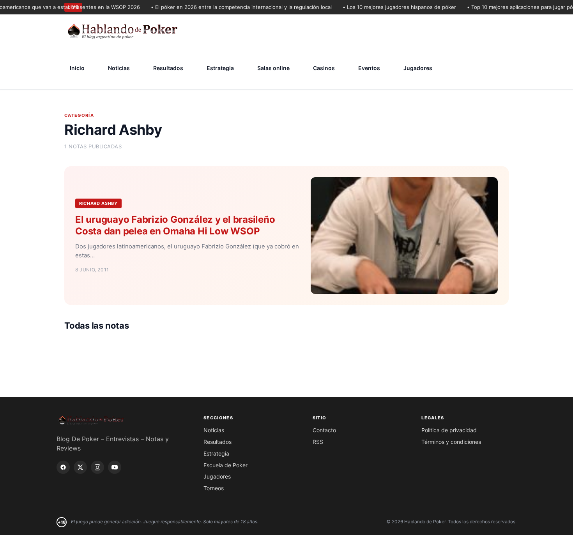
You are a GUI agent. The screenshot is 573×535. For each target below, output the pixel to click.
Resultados (168, 68)
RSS (318, 441)
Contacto (324, 430)
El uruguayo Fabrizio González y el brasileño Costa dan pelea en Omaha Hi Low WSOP (175, 225)
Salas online (273, 68)
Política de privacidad (449, 430)
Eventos (369, 68)
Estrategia (220, 68)
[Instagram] (97, 467)
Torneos (213, 488)
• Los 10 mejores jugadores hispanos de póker (392, 7)
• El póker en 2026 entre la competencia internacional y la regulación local (233, 7)
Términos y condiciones (451, 441)
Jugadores (417, 68)
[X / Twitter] (80, 467)
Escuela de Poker (225, 465)
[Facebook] (63, 467)
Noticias (119, 68)
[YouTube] (114, 467)
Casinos (324, 68)
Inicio (77, 68)
